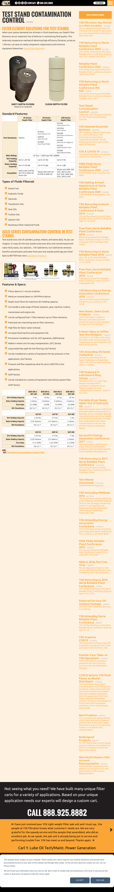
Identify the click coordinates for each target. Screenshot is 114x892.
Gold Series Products (36, 255)
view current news (95, 14)
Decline (100, 880)
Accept (79, 880)
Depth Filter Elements (34, 48)
